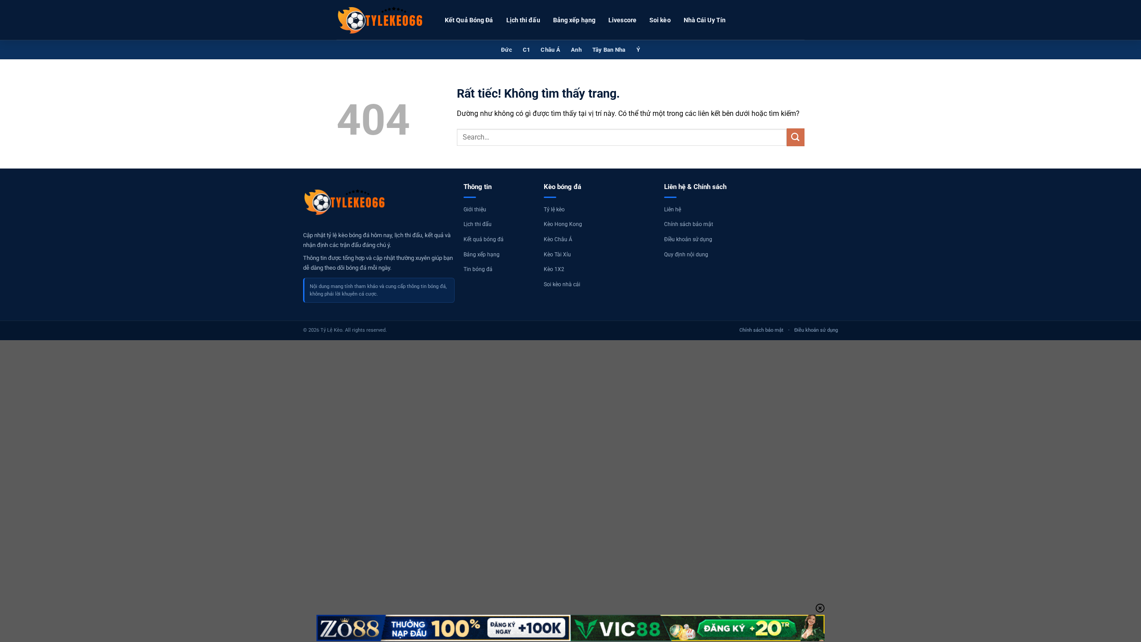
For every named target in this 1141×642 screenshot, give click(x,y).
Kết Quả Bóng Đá (469, 20)
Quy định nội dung (686, 254)
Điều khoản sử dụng (688, 239)
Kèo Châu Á (558, 239)
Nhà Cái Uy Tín (705, 20)
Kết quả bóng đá (484, 239)
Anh (576, 49)
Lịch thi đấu (523, 20)
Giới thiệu (475, 209)
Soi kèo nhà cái (562, 284)
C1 (526, 49)
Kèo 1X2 (554, 269)
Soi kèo (660, 20)
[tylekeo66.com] (381, 20)
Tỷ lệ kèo (554, 209)
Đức (506, 49)
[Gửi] (795, 137)
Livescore (622, 20)
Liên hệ (672, 209)
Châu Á (550, 49)
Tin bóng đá (478, 269)
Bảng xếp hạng (574, 20)
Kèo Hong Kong (563, 224)
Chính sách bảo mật (688, 224)
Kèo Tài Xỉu (557, 254)
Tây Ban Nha (609, 49)
